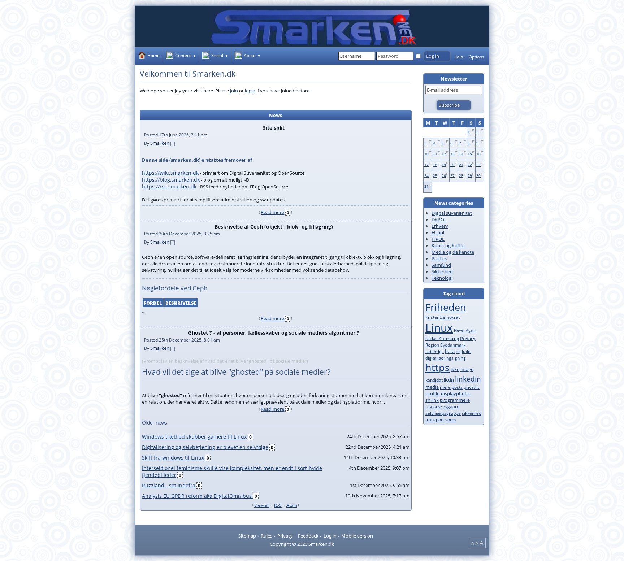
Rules (266, 535)
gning (460, 358)
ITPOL (438, 239)
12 (444, 153)
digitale (463, 351)
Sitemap (247, 535)
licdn (449, 380)
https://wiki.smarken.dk (170, 172)
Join (459, 57)
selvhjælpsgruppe (443, 413)
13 (452, 153)
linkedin (468, 379)
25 (435, 175)
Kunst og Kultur (448, 245)
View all (261, 505)
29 (470, 175)
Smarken (159, 143)
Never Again (465, 330)
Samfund (441, 265)
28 (461, 175)
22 (470, 164)
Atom (291, 505)
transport (434, 420)
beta (450, 351)
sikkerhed (471, 413)
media (432, 387)
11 (435, 153)
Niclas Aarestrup (442, 338)
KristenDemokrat (442, 317)
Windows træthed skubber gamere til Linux (194, 436)
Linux (439, 327)
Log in (330, 535)
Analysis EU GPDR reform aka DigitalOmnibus (197, 495)
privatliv (472, 387)
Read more (272, 212)
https (437, 367)
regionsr (433, 407)
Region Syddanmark (445, 345)
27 (452, 175)
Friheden (445, 307)
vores (450, 420)
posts (457, 387)
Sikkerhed (442, 271)
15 (470, 153)
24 (426, 175)
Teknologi (442, 278)
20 (452, 164)
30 (478, 175)
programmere (455, 400)
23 (478, 164)
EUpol (438, 232)
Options (476, 57)
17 (426, 164)
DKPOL (439, 219)
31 (426, 186)
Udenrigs (434, 351)
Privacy (468, 338)
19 (444, 164)
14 (461, 153)
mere (445, 387)
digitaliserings (439, 358)
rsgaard (451, 407)
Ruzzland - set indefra (168, 485)
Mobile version (357, 535)
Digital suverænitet (452, 213)
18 (435, 164)
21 (461, 164)
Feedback (308, 535)
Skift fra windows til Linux (173, 457)
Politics (439, 258)
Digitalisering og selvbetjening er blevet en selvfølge (205, 447)
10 (426, 153)
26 (444, 175)
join (234, 90)
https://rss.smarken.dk (169, 186)
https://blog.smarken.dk (171, 179)
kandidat (434, 380)
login (250, 90)
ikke (455, 369)
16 (478, 153)
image (466, 369)
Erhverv (440, 226)
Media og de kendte (453, 252)
